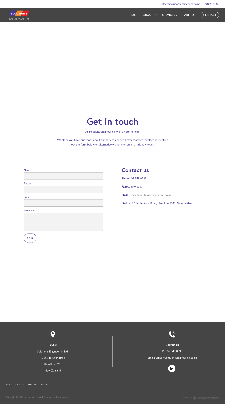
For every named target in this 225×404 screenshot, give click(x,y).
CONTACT (209, 15)
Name (27, 170)
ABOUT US (150, 14)
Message (29, 210)
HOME (134, 14)
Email (27, 197)
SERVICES (169, 14)
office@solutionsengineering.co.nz (180, 4)
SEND (30, 238)
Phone (28, 183)
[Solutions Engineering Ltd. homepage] (27, 15)
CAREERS (188, 14)
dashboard (30, 397)
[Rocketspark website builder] (200, 398)
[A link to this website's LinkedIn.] (171, 368)
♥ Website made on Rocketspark (52, 397)
